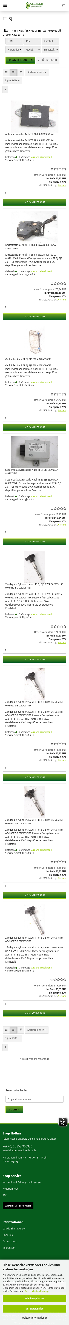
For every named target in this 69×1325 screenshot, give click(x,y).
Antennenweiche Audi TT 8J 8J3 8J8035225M (29, 134)
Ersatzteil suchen (20, 60)
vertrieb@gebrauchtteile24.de (19, 1150)
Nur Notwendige (34, 1308)
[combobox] (36, 72)
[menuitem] (34, 1183)
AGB (5, 1195)
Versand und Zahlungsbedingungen (22, 1182)
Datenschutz (10, 1241)
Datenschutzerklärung (36, 1291)
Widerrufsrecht (11, 1188)
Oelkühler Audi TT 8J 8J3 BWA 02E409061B (28, 359)
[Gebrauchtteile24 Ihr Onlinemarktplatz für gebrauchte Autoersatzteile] (34, 5)
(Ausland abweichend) (41, 157)
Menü (5, 5)
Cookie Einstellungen (14, 1228)
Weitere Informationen (34, 1317)
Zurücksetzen (47, 60)
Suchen (14, 1109)
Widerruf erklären (18, 1205)
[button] (6, 72)
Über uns (8, 1235)
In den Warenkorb (34, 202)
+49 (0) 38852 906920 (17, 1146)
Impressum (9, 1247)
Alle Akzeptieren (34, 1298)
